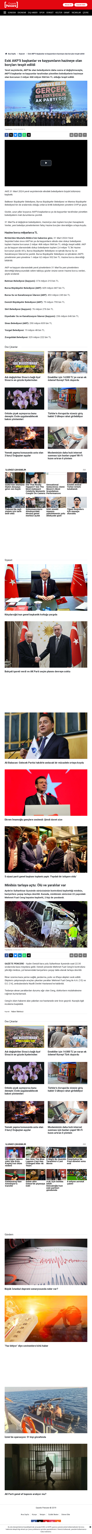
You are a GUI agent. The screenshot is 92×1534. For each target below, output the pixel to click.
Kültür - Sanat (62, 12)
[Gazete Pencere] (11, 4)
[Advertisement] (46, 536)
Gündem (12, 12)
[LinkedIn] (20, 135)
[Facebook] (7, 135)
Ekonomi (22, 12)
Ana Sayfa (12, 54)
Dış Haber (32, 12)
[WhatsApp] (24, 135)
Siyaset (50, 12)
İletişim (42, 1515)
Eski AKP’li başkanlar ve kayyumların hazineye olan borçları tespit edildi (56, 54)
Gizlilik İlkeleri (53, 1515)
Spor (41, 12)
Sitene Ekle (65, 1515)
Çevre (86, 12)
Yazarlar (76, 12)
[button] (76, 135)
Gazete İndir (80, 5)
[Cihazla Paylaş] (29, 135)
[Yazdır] (71, 135)
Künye (34, 1515)
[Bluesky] (15, 135)
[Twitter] (11, 135)
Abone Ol (68, 5)
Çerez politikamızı (34, 1529)
